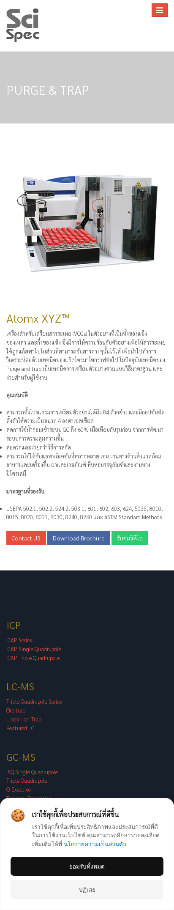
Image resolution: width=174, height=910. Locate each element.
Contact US (26, 538)
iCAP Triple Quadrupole (33, 657)
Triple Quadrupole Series (34, 701)
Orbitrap (15, 710)
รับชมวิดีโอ (130, 538)
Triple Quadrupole (26, 780)
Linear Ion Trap (23, 719)
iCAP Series (19, 640)
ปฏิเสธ (87, 889)
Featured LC (20, 728)
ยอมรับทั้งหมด (87, 866)
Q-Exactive (18, 789)
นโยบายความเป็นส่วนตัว (95, 844)
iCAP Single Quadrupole (33, 648)
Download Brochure (79, 538)
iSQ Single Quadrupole (32, 772)
